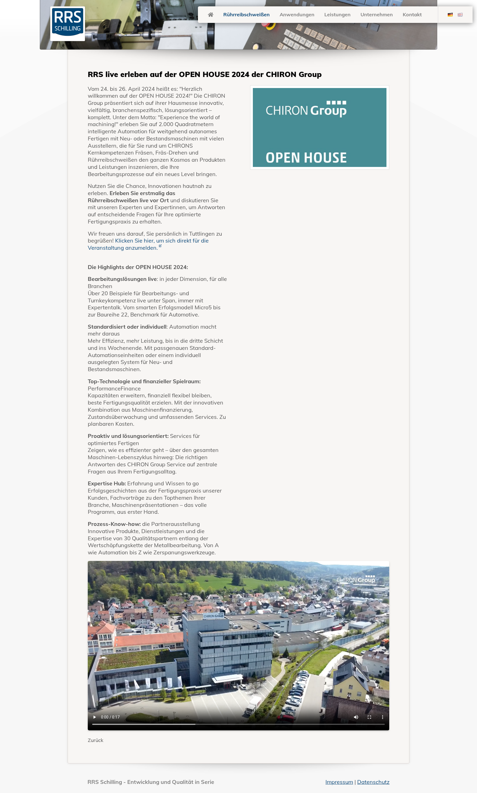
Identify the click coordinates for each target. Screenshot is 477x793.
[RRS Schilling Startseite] (67, 23)
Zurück (95, 740)
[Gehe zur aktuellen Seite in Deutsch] (450, 14)
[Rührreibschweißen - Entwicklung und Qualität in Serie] (210, 14)
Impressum (339, 781)
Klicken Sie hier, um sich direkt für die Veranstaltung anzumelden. (148, 244)
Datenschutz (373, 781)
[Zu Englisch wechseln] (460, 14)
